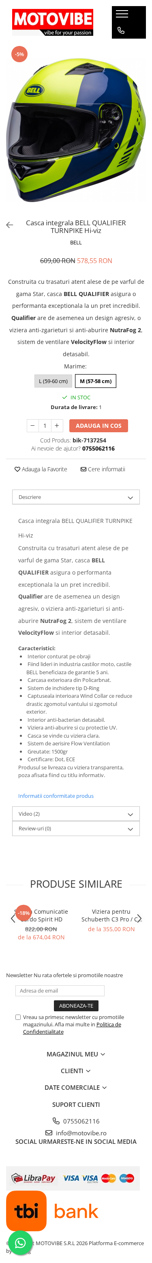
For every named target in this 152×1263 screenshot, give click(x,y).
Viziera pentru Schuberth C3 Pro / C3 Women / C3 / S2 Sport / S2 (111, 915)
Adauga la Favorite (43, 469)
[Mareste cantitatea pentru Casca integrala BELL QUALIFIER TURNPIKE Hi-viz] (57, 425)
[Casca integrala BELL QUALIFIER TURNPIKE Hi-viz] (76, 130)
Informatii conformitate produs (56, 795)
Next (139, 138)
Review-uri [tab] (35, 828)
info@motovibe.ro (80, 1133)
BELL (76, 242)
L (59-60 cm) (53, 381)
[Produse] (123, 16)
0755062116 (81, 1121)
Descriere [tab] (30, 497)
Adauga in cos (99, 425)
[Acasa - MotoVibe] (52, 22)
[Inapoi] (6, 225)
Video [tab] (29, 813)
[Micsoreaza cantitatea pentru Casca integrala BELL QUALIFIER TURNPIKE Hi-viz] (33, 425)
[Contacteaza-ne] (121, 30)
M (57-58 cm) (95, 381)
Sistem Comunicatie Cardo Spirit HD (41, 915)
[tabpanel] (76, 130)
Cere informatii (105, 469)
